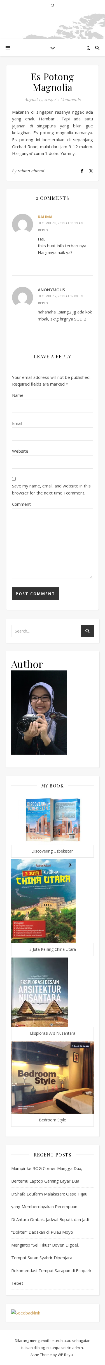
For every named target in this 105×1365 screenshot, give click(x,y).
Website (20, 451)
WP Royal (66, 1354)
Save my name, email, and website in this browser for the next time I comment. (51, 489)
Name (18, 395)
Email (17, 423)
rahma (45, 216)
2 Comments (69, 99)
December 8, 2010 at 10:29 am (60, 223)
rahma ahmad (31, 170)
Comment (21, 504)
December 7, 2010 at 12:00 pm (60, 296)
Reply (43, 229)
